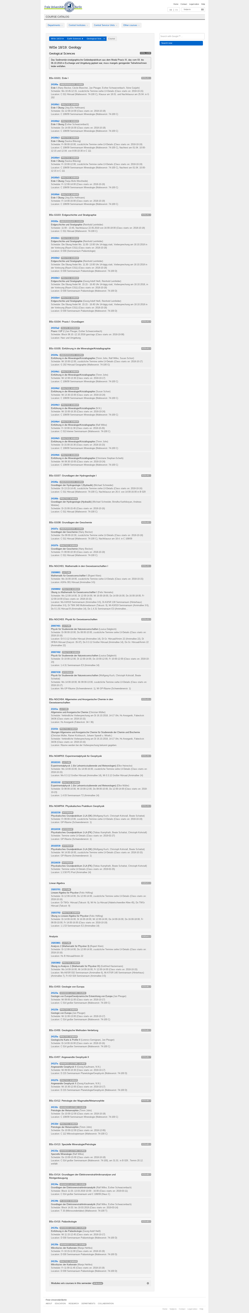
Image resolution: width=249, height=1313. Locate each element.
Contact (184, 4)
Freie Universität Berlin (56, 1300)
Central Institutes (77, 25)
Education (60, 1303)
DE (171, 10)
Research (74, 1303)
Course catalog (57, 16)
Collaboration (106, 1303)
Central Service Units (105, 25)
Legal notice (194, 4)
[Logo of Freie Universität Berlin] (63, 7)
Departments (54, 25)
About (49, 1303)
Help (203, 4)
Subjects (187, 9)
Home (175, 4)
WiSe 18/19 (57, 39)
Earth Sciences (74, 39)
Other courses (130, 25)
